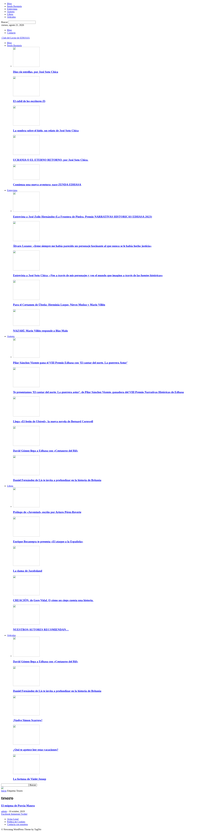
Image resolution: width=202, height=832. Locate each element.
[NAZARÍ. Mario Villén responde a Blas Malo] (26, 325)
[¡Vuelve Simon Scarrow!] (26, 714)
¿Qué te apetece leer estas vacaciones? (35, 749)
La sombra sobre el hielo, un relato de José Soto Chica (46, 130)
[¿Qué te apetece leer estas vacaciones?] (26, 744)
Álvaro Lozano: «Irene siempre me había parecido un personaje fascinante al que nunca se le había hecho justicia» (82, 245)
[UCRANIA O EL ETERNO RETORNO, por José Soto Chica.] (26, 154)
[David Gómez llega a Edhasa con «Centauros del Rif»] (26, 445)
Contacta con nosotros (17, 824)
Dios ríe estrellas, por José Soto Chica (35, 71)
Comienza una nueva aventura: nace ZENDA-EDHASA (47, 184)
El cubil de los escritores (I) (29, 101)
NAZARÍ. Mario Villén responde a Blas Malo (40, 330)
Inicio (4, 791)
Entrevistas (12, 9)
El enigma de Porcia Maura (18, 805)
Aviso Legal (12, 819)
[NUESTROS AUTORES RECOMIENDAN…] (26, 624)
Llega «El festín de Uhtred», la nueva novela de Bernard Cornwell (53, 421)
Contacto (11, 33)
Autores (10, 11)
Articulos (11, 17)
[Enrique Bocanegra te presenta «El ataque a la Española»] (26, 535)
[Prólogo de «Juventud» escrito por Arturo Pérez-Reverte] (26, 506)
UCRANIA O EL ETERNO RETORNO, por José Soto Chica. (50, 159)
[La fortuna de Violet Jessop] (26, 773)
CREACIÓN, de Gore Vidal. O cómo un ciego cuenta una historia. (53, 600)
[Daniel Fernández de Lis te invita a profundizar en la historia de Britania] (26, 474)
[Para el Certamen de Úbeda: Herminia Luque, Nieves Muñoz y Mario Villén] (26, 299)
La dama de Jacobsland (27, 570)
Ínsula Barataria (14, 6)
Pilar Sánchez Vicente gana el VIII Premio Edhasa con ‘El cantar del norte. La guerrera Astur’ (70, 362)
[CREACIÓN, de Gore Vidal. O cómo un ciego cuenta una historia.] (26, 594)
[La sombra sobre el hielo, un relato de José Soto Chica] (26, 125)
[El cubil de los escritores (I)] (26, 95)
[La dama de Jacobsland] (26, 565)
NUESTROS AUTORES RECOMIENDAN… (41, 629)
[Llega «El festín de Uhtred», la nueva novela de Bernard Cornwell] (26, 415)
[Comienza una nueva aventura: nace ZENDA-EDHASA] (26, 179)
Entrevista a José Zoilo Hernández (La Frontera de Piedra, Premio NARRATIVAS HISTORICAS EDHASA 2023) (82, 216)
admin (4, 811)
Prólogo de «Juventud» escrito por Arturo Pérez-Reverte (47, 512)
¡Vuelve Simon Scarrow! (27, 720)
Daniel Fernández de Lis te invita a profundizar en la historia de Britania (57, 480)
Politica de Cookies (16, 821)
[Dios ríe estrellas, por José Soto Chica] (26, 66)
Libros (10, 14)
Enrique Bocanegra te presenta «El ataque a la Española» (48, 541)
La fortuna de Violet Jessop (29, 779)
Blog (9, 3)
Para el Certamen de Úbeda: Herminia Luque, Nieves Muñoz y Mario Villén (59, 304)
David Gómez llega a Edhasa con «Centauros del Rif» (45, 450)
